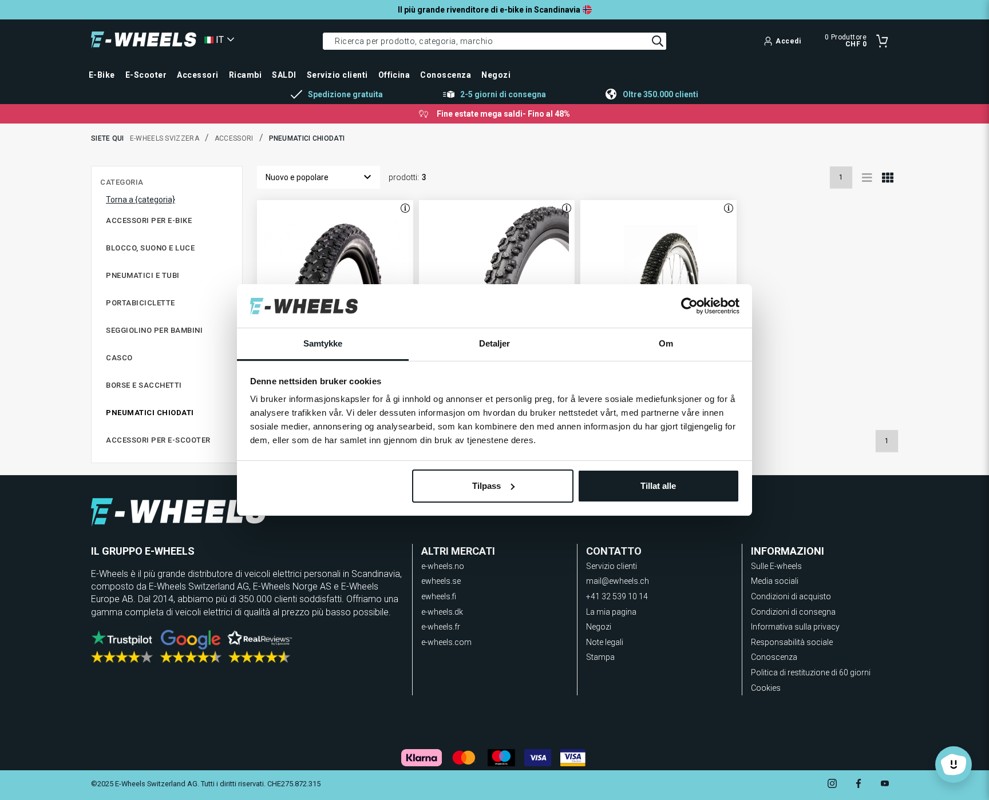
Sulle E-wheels (776, 566)
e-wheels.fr (440, 626)
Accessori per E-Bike (149, 220)
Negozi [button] (496, 74)
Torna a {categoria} (140, 199)
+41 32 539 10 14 (617, 596)
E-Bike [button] (102, 74)
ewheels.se (441, 581)
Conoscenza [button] (445, 74)
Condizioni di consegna (793, 611)
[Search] (657, 41)
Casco (119, 357)
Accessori (234, 138)
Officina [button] (394, 74)
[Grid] (887, 177)
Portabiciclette (140, 302)
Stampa (600, 657)
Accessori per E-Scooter (158, 440)
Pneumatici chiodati (150, 412)
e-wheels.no (442, 566)
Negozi (598, 626)
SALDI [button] (284, 74)
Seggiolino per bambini (154, 330)
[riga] (867, 177)
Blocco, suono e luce (150, 248)
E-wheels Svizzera (164, 138)
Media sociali (774, 581)
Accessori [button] (197, 74)
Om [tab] (666, 343)
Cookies (766, 687)
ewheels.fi (438, 596)
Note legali (604, 642)
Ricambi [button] (245, 74)
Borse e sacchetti (144, 385)
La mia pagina (611, 611)
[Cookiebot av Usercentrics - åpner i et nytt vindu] (689, 306)
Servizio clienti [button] (337, 74)
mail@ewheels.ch (617, 581)
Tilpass (486, 486)
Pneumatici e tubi (143, 275)
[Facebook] (858, 784)
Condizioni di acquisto (791, 596)
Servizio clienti (611, 566)
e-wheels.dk (442, 611)
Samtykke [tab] (323, 343)
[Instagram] (832, 784)
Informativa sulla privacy (795, 626)
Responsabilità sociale (792, 642)
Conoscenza (774, 657)
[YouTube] (885, 784)
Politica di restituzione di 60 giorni (811, 672)
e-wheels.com (446, 642)
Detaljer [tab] (495, 343)
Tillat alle (658, 486)
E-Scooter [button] (146, 74)
